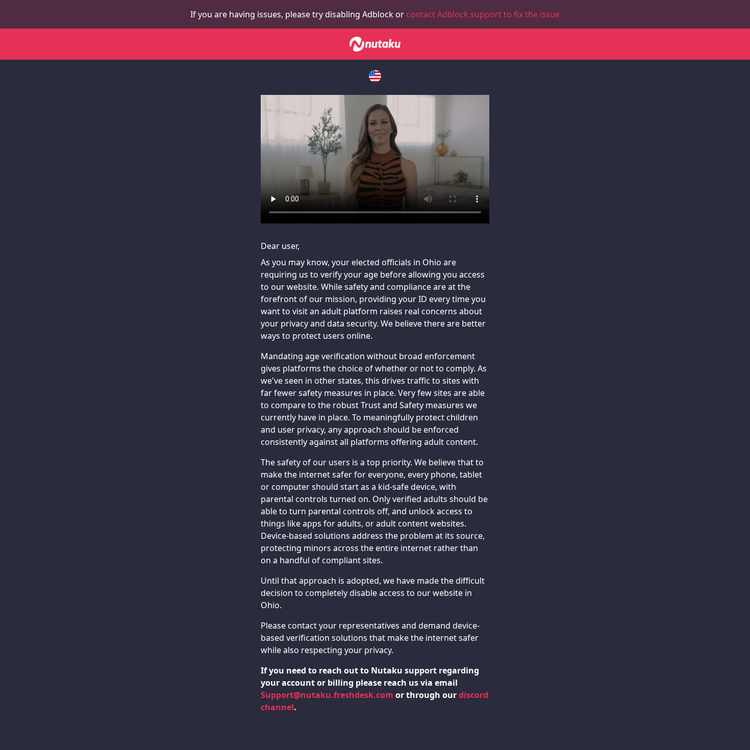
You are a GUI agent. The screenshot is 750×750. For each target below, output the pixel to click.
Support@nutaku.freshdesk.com (327, 695)
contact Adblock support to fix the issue (483, 14)
